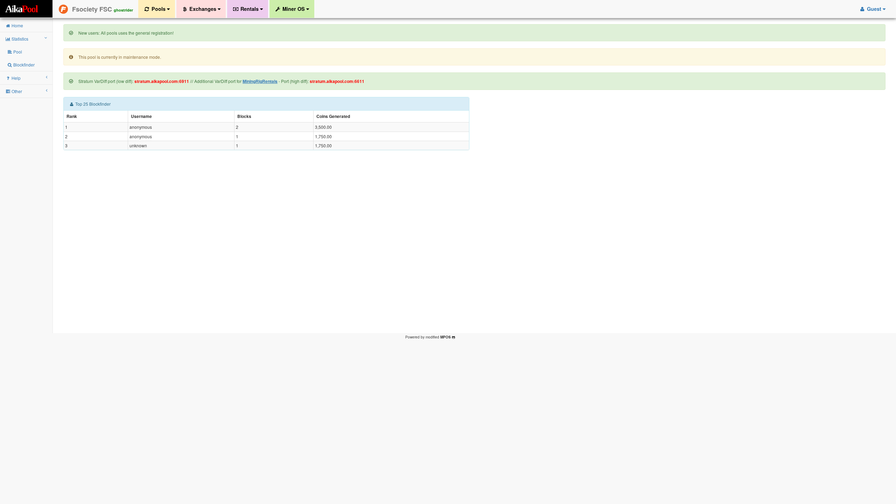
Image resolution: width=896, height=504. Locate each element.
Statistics (19, 39)
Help (15, 78)
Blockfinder (23, 65)
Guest (874, 8)
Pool (17, 52)
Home (16, 25)
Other (16, 91)
